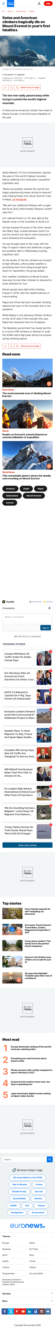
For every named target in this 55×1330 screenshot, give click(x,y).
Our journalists (36, 1273)
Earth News (8, 389)
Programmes (8, 1273)
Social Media (19, 1198)
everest (9, 502)
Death (26, 488)
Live (48, 3)
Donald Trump (19, 1191)
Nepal (31, 11)
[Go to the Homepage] (10, 3)
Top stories (11, 903)
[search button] (50, 1159)
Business (6, 1249)
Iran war (39, 1191)
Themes (6, 1236)
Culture (5, 1267)
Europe (5, 1243)
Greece (41, 1205)
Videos (32, 1267)
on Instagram (19, 199)
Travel (9, 11)
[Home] (3, 11)
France (39, 1184)
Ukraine (38, 1198)
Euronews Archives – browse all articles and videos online (13, 1282)
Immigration (17, 1212)
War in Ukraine (19, 1184)
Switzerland (12, 495)
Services (6, 1293)
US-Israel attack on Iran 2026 (27, 1177)
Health (13, 1205)
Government (38, 1212)
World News (8, 472)
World (5, 431)
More (4, 1301)
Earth (4, 1255)
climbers (10, 488)
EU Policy (33, 1249)
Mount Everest (34, 495)
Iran (27, 1205)
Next (31, 1255)
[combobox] (27, 1159)
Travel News (21, 11)
